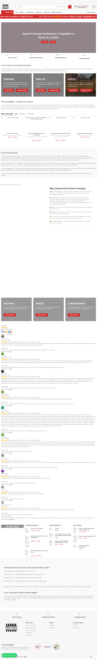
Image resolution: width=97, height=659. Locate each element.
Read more (12, 519)
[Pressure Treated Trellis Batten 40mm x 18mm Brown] (75, 530)
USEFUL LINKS (29, 623)
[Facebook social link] (87, 1)
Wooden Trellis (88, 135)
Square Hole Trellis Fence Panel (84, 133)
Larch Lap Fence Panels (12, 133)
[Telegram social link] (94, 1)
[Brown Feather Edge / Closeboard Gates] (60, 124)
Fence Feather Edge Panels (40, 136)
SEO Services (19, 656)
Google (69, 16)
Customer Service (78, 623)
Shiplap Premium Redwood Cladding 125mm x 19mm (61, 541)
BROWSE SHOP (9, 12)
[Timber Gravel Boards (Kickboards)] (75, 547)
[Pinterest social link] (90, 1)
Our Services (76, 627)
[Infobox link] (81, 6)
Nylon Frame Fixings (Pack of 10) (87, 536)
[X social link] (89, 1)
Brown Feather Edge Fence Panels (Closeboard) (39, 536)
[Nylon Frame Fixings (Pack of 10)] (75, 539)
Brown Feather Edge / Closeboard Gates (60, 133)
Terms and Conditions (30, 625)
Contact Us (28, 635)
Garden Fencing (6, 135)
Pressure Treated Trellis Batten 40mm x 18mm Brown (86, 529)
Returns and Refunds (30, 630)
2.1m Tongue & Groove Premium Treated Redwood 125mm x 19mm (63, 534)
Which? (63, 16)
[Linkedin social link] (92, 1)
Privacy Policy (28, 632)
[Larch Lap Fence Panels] (12, 124)
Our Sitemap (52, 627)
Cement (57, 528)
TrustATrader (90, 16)
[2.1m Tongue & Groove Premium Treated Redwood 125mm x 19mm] (51, 535)
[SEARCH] (69, 7)
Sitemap (51, 623)
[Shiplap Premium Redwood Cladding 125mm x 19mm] (51, 543)
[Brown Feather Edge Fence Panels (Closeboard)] (36, 124)
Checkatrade (77, 16)
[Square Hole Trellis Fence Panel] (84, 124)
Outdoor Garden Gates (55, 135)
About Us (75, 625)
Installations (52, 625)
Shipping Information (30, 627)
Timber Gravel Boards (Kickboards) (84, 546)
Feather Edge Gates (66, 135)
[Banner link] (12, 526)
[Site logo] (5, 6)
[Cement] (51, 529)
